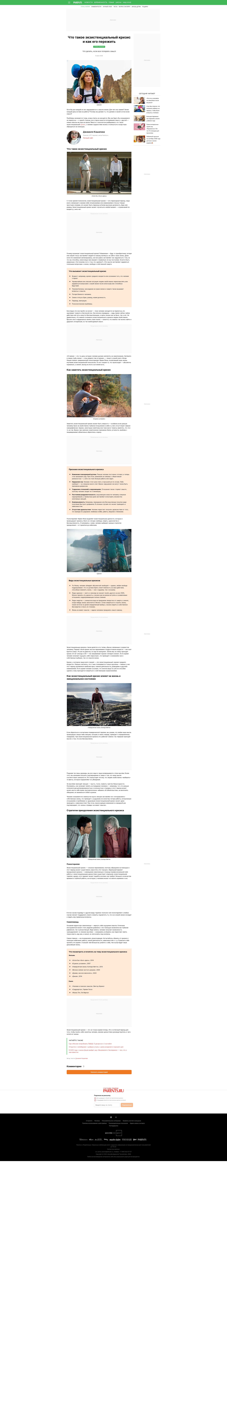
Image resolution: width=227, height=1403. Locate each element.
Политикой (100, 1100)
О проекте (89, 1120)
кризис (82, 124)
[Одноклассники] (116, 1117)
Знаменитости (96, 6)
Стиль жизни (85, 6)
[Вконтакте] (111, 1117)
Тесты (115, 6)
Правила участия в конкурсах (132, 1120)
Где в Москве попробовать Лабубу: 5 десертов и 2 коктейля (90, 1044)
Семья (111, 2)
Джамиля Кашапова (81, 1058)
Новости (88, 2)
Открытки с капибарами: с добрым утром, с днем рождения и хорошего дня (96, 1047)
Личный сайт (88, 138)
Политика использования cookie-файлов (94, 1123)
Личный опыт (107, 6)
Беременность (100, 2)
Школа (118, 2)
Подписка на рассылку (102, 1095)
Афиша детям (136, 6)
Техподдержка (113, 1125)
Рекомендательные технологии (118, 1123)
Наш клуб (127, 2)
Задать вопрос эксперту (137, 1123)
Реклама (97, 1120)
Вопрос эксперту (124, 6)
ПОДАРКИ (145, 6)
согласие (101, 1098)
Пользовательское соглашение (111, 1120)
